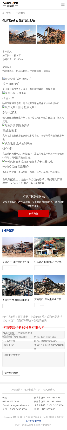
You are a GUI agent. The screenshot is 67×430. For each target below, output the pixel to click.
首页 (8, 13)
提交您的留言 (11, 372)
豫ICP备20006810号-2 (29, 417)
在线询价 (33, 213)
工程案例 (20, 13)
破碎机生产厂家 (32, 389)
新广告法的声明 (33, 420)
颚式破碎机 (49, 389)
